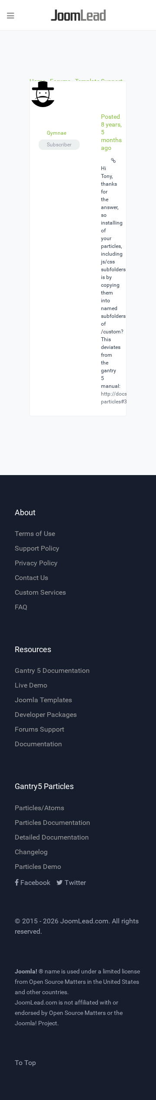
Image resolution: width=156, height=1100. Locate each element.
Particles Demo (38, 866)
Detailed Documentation (52, 837)
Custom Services (40, 592)
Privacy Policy (36, 563)
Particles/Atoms (39, 808)
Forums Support (39, 729)
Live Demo (31, 685)
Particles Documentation (52, 822)
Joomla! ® (29, 971)
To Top (25, 1063)
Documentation (38, 744)
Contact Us (31, 578)
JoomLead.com (84, 921)
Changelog (31, 852)
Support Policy (37, 548)
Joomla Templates (43, 700)
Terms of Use (35, 533)
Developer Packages (46, 714)
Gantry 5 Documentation (52, 670)
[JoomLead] (78, 15)
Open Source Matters (57, 981)
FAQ (21, 607)
